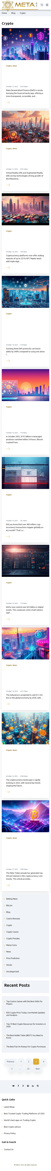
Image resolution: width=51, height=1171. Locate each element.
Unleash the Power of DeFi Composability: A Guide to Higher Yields (24, 329)
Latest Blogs (9, 1107)
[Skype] (38, 1086)
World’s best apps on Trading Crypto (20, 1120)
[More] (8, 102)
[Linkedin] (33, 1086)
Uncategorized (12, 971)
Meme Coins (11, 945)
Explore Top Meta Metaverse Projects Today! (25, 158)
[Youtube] (13, 1086)
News (15, 66)
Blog (13, 13)
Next (38, 1069)
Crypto (9, 66)
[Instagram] (28, 1086)
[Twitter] (23, 1086)
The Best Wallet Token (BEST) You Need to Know (24, 1036)
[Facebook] (18, 1086)
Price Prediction (13, 958)
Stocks (9, 965)
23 (28, 1069)
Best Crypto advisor (12, 1127)
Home (4, 13)
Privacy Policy (10, 1133)
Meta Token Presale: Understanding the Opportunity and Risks (24, 853)
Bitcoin (9, 905)
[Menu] (47, 5)
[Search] (42, 5)
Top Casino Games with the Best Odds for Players (24, 1002)
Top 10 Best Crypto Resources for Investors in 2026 (26, 1025)
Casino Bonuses (13, 919)
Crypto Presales (13, 938)
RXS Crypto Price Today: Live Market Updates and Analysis (25, 1014)
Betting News (12, 899)
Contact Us (9, 1149)
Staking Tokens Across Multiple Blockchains (21, 241)
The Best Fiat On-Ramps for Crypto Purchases (26, 1047)
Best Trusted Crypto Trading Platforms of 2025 (24, 1113)
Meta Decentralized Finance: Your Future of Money (25, 76)
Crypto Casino (12, 932)
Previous (10, 1061)
